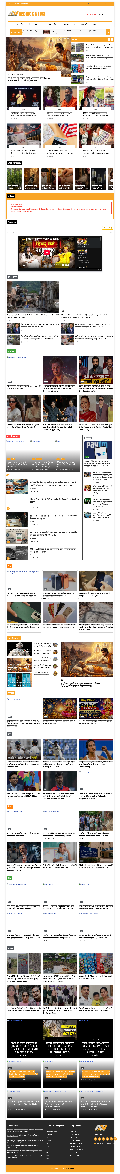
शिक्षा (50, 24)
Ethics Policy (74, 1137)
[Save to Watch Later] (98, 239)
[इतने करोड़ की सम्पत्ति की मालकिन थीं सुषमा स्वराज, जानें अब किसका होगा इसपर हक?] (18, 456)
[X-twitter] (99, 1139)
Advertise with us (99, 4)
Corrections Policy (76, 1140)
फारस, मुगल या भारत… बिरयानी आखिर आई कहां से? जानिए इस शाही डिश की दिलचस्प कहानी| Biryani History (95, 1047)
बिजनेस (13, 459)
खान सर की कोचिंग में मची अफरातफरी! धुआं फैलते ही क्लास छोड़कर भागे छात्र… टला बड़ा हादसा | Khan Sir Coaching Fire (59, 835)
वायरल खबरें (84, 24)
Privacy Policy (74, 1134)
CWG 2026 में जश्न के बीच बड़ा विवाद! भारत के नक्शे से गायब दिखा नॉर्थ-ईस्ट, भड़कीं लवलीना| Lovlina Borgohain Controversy (95, 796)
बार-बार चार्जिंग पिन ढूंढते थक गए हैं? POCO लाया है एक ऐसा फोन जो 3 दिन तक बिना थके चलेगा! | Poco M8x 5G (23, 627)
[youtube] (95, 14)
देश (17, 24)
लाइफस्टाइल (66, 24)
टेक (9, 589)
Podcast (93, 24)
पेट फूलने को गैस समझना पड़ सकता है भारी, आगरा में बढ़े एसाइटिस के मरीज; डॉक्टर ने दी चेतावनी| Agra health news (96, 1074)
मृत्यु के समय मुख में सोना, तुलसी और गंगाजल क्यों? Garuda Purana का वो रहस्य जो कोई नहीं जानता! (19, 667)
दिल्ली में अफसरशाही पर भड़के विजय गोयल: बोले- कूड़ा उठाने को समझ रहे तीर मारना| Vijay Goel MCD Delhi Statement (95, 115)
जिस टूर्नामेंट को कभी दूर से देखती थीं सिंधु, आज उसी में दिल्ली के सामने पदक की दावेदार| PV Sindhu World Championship (96, 764)
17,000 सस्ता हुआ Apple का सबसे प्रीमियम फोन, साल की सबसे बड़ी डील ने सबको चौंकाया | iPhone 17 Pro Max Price (59, 595)
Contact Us (73, 1153)
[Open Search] (99, 14)
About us (90, 4)
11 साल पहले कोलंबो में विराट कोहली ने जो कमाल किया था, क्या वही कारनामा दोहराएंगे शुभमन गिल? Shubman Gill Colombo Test (23, 764)
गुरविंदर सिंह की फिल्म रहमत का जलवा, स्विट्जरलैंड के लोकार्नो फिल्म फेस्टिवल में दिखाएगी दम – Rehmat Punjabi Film (19, 682)
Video (101, 24)
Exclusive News (51, 1131)
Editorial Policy (75, 1146)
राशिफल (9, 717)
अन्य (75, 24)
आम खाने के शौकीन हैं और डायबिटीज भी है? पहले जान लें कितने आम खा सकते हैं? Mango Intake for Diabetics (95, 937)
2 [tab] (63, 39)
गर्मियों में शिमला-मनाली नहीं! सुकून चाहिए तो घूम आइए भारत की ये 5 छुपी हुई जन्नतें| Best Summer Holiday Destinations (96, 1104)
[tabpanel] (38, 60)
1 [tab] (60, 39)
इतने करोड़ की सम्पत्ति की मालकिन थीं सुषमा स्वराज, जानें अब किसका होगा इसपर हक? (17, 464)
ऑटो (8, 491)
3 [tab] (65, 39)
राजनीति (28, 24)
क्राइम (35, 24)
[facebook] (88, 14)
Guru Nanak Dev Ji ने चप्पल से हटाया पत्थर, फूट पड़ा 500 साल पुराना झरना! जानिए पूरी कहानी (42, 653)
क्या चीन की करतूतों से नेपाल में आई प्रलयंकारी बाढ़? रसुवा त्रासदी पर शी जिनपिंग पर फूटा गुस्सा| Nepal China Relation (60, 153)
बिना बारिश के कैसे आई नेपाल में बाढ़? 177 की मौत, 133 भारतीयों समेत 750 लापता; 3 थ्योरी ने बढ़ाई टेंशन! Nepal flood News (96, 153)
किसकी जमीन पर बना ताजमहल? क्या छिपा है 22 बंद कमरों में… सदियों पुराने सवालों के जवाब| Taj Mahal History (60, 1047)
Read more (33, 491)
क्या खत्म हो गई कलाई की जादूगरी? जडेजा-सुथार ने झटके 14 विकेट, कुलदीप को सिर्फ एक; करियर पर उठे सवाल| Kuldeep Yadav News (59, 764)
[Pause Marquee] (108, 32)
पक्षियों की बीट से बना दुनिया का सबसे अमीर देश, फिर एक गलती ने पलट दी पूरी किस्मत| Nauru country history (24, 1047)
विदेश (22, 24)
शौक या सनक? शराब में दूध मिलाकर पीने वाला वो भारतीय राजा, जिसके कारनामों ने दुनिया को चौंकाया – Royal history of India (30, 80)
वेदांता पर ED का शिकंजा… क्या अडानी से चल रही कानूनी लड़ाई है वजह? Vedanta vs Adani (102, 515)
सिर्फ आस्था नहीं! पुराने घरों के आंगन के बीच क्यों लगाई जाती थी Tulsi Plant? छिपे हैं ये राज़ (43, 667)
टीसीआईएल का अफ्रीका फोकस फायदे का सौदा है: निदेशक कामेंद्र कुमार (66, 464)
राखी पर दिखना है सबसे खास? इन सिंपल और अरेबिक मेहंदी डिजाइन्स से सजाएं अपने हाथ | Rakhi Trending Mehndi (60, 1074)
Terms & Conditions (76, 1150)
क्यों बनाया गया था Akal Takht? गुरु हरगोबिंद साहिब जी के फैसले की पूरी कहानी (42, 660)
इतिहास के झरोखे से (95, 1039)
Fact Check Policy (76, 1143)
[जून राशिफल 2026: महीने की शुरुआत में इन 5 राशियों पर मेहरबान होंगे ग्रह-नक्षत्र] (60, 708)
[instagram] (90, 14)
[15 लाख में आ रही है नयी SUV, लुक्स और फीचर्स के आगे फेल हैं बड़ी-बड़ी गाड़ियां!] (17, 503)
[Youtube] (103, 1139)
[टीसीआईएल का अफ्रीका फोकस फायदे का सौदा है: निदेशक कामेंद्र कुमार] (67, 456)
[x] (92, 14)
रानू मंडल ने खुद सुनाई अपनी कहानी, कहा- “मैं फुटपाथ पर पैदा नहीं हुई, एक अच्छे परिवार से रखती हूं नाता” (42, 464)
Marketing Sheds (71, 1168)
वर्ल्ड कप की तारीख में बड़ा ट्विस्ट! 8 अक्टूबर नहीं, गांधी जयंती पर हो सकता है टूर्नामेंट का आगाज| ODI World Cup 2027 (24, 796)
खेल (55, 24)
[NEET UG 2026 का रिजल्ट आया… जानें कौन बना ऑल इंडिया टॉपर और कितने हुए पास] (24, 821)
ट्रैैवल (10, 1098)
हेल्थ (9, 902)
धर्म (59, 24)
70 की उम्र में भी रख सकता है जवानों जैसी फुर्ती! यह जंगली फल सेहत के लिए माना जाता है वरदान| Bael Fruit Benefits (59, 937)
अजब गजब (24, 1039)
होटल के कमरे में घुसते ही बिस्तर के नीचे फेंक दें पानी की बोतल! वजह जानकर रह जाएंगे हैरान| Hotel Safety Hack (23, 1104)
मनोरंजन (41, 24)
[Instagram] (107, 1139)
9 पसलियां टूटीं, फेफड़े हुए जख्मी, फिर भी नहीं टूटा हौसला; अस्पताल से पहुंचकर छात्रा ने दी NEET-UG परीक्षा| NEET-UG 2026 (95, 835)
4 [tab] (68, 39)
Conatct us (108, 4)
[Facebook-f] (95, 1139)
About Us (73, 1131)
